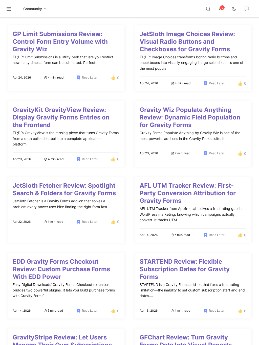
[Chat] (246, 8)
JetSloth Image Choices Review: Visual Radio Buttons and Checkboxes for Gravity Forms (187, 41)
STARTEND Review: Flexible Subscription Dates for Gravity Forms (185, 269)
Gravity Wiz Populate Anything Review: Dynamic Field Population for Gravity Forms (190, 117)
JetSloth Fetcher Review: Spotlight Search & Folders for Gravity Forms (64, 189)
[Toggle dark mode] (234, 8)
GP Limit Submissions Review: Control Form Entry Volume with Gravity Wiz (60, 41)
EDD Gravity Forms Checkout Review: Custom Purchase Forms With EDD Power (61, 269)
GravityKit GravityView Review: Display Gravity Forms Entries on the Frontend (61, 117)
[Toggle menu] (9, 9)
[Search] (208, 8)
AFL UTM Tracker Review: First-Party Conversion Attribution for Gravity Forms (188, 193)
